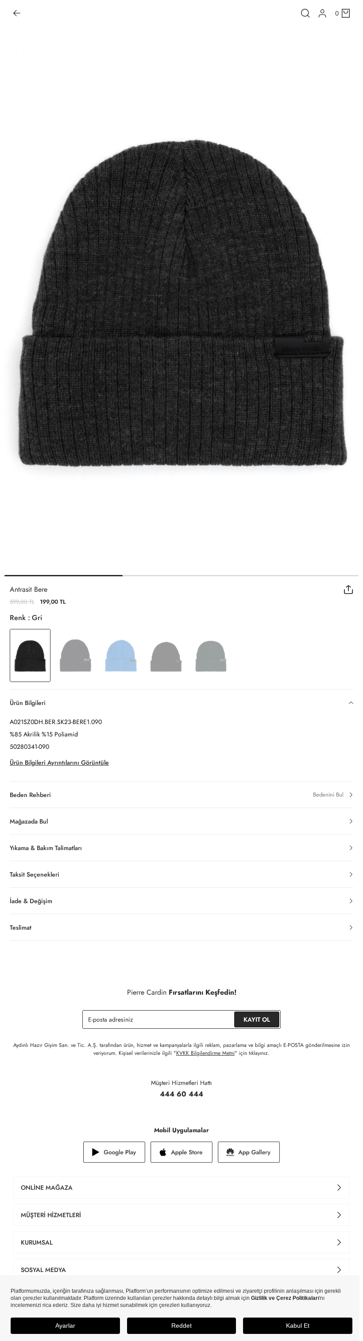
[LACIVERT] (75, 655)
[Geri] (17, 13)
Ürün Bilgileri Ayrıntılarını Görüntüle (59, 762)
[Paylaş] (348, 589)
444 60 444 (181, 1094)
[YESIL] (210, 655)
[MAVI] (120, 655)
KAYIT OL (256, 1019)
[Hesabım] (322, 13)
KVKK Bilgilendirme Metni (205, 1053)
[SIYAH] (165, 655)
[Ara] (305, 13)
